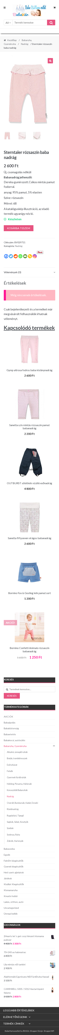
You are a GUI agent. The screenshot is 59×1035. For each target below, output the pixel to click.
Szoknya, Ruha (13, 834)
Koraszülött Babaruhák (17, 790)
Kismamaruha (11, 890)
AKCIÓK (8, 716)
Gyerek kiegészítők (13, 866)
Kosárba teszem (18, 228)
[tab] (29, 272)
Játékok (8, 878)
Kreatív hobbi (11, 896)
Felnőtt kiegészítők (13, 860)
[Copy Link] (30, 256)
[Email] (25, 256)
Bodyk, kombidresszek (17, 758)
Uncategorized (11, 907)
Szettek (10, 828)
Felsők (10, 771)
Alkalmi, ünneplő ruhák (17, 752)
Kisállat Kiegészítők (14, 884)
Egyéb (7, 854)
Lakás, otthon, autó (13, 901)
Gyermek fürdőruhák (16, 777)
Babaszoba (9, 848)
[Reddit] (16, 256)
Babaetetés (10, 734)
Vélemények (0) (12, 272)
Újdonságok (12, 924)
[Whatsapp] (20, 256)
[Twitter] (11, 256)
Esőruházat (12, 765)
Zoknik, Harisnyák (15, 841)
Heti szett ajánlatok (14, 872)
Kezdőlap (12, 40)
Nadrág (24, 44)
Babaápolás (9, 722)
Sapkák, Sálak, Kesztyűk (17, 822)
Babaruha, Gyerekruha (15, 746)
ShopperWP (49, 1031)
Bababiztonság (11, 728)
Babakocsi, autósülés (14, 740)
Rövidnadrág (13, 809)
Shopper (33, 1031)
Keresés (12, 695)
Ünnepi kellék (11, 913)
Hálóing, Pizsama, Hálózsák (19, 784)
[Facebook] (6, 256)
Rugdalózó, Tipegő (15, 815)
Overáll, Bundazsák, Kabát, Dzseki (22, 803)
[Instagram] (35, 256)
